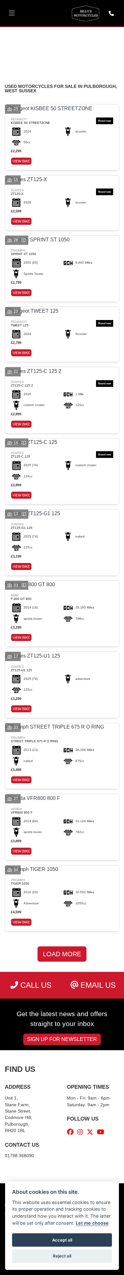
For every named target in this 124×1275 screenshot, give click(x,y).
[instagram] (81, 1132)
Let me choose (92, 1223)
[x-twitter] (91, 1132)
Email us (97, 985)
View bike (21, 161)
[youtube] (102, 1132)
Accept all (62, 1240)
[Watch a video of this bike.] (24, 240)
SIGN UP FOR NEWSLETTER (62, 1039)
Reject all (62, 1255)
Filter (100, 37)
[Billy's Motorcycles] (85, 13)
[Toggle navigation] (11, 13)
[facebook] (72, 1132)
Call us (35, 985)
